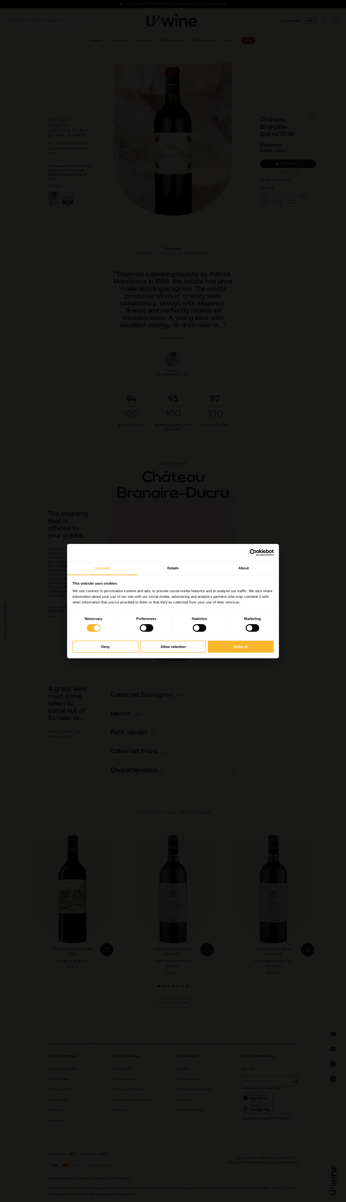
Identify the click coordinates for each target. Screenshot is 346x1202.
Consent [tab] (102, 568)
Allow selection (173, 647)
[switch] (146, 628)
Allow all (241, 647)
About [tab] (243, 568)
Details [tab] (173, 568)
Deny (105, 647)
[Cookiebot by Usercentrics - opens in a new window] (253, 552)
